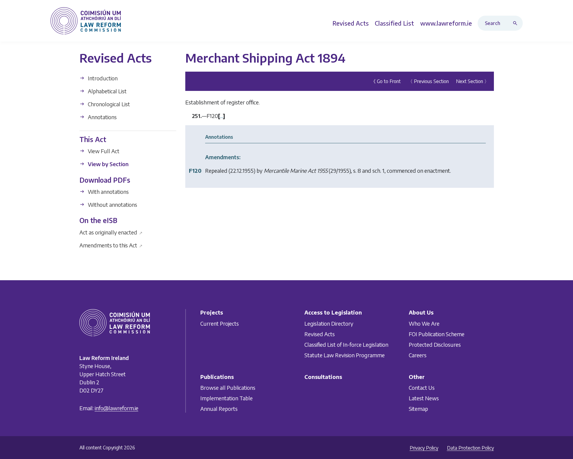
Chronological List (108, 104)
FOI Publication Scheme (436, 333)
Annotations (102, 116)
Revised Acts (319, 333)
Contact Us (422, 387)
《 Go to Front (386, 81)
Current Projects (219, 323)
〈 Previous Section (428, 81)
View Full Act (103, 150)
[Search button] (516, 23)
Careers (418, 355)
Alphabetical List (107, 91)
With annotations (108, 191)
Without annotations (112, 204)
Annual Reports (219, 408)
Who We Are (424, 323)
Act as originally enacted (111, 231)
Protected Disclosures (435, 344)
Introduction (102, 78)
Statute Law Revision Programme (344, 355)
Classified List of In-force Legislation (346, 344)
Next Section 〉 (472, 81)
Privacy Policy (424, 448)
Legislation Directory (328, 323)
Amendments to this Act (111, 244)
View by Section (107, 163)
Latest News (424, 398)
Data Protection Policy (470, 448)
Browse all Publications (227, 387)
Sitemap (418, 408)
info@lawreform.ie (116, 408)
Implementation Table (226, 398)
